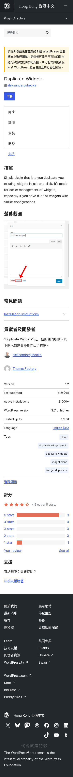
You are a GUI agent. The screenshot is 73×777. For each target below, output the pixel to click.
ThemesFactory (24, 369)
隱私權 (9, 628)
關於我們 (10, 606)
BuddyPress (15, 697)
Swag (45, 662)
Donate (46, 655)
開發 (11, 143)
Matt (9, 683)
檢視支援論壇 (14, 581)
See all (64, 551)
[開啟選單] (66, 6)
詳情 (11, 112)
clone (64, 437)
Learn (8, 641)
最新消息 (10, 613)
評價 (11, 122)
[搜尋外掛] (47, 33)
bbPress (12, 690)
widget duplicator (56, 470)
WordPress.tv (16, 662)
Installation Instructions (21, 314)
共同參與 (45, 641)
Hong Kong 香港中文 (29, 715)
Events (44, 648)
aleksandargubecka (21, 85)
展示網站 (45, 606)
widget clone (59, 462)
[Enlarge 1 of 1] (63, 226)
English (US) (61, 428)
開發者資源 (12, 655)
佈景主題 (45, 613)
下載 (9, 96)
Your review (12, 551)
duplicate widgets (56, 453)
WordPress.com (18, 676)
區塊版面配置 (48, 628)
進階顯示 (10, 482)
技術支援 (10, 648)
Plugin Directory (15, 18)
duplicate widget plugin (53, 445)
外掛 (42, 620)
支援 (11, 154)
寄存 (7, 620)
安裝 (11, 133)
